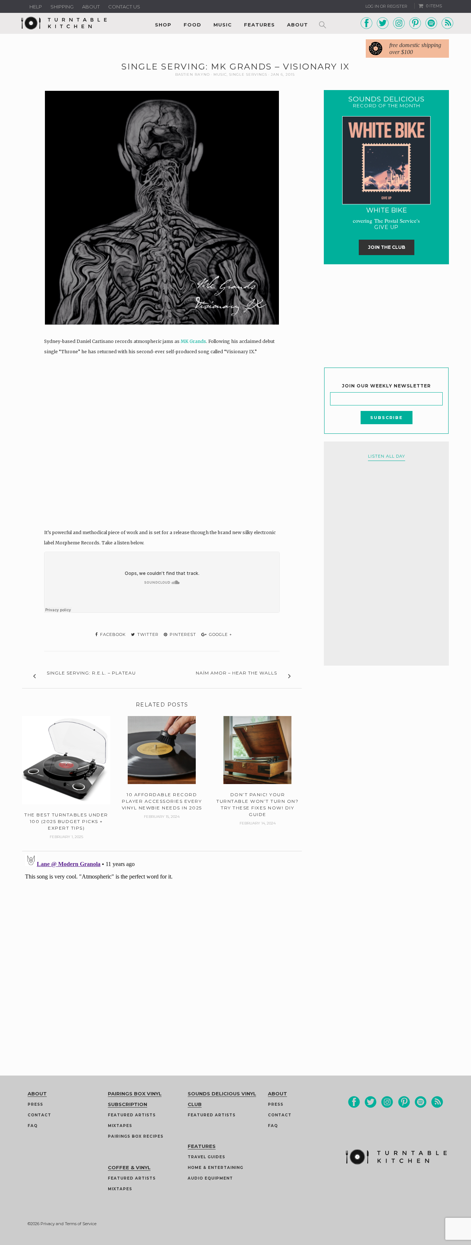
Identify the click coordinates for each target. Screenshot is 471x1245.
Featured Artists (132, 1115)
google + (220, 634)
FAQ (33, 1125)
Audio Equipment (210, 1178)
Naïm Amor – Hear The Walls (236, 673)
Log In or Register (386, 6)
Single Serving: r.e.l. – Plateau (91, 673)
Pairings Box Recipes (135, 1136)
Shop (163, 25)
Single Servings (248, 74)
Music (222, 25)
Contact (39, 1115)
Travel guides (206, 1157)
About (91, 7)
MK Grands (193, 341)
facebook (112, 634)
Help (35, 7)
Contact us (124, 7)
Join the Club (386, 247)
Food (192, 25)
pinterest (182, 634)
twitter (147, 634)
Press (35, 1104)
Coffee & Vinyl (129, 1167)
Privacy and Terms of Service (68, 1223)
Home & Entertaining (215, 1167)
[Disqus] (162, 943)
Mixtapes (120, 1125)
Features (259, 25)
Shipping (62, 7)
